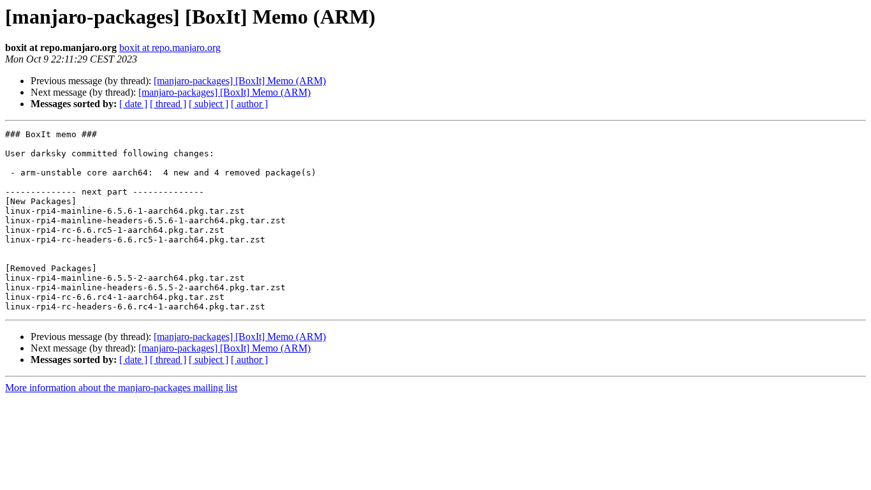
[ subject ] (208, 103)
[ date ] (133, 103)
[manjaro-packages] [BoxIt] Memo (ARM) (240, 80)
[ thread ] (168, 103)
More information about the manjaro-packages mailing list (121, 387)
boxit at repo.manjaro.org (170, 47)
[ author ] (249, 103)
